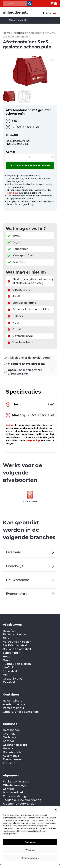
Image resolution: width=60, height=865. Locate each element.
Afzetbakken (20, 32)
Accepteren (30, 842)
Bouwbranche (13, 752)
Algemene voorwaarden (19, 803)
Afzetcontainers (14, 704)
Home (7, 32)
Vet (5, 674)
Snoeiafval (10, 671)
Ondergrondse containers (21, 711)
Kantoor (8, 741)
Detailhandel (12, 730)
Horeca (8, 748)
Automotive (11, 755)
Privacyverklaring (15, 792)
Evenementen (13, 759)
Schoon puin (11, 652)
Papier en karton (14, 634)
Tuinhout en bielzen (17, 664)
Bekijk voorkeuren (30, 858)
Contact (8, 789)
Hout (6, 656)
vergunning (33, 440)
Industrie (9, 763)
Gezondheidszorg (15, 744)
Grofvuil (8, 667)
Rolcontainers (12, 700)
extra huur (12, 193)
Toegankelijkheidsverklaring (22, 800)
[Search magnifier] (29, 3)
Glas (6, 638)
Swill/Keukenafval (15, 645)
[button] (55, 809)
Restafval (9, 630)
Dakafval (9, 682)
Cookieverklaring (14, 796)
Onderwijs (9, 737)
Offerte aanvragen (15, 785)
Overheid (9, 733)
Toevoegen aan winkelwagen (32, 166)
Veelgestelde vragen (17, 781)
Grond (7, 660)
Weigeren (30, 850)
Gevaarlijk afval (13, 678)
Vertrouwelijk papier (17, 641)
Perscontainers (13, 708)
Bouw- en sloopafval (17, 649)
